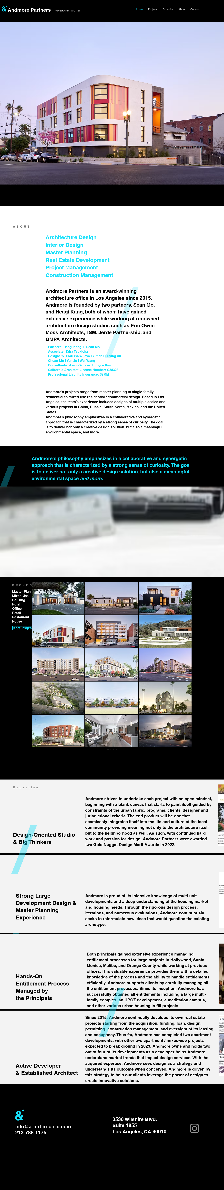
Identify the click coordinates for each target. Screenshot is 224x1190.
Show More (111, 749)
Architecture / (61, 11)
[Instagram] (194, 1128)
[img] (165, 664)
